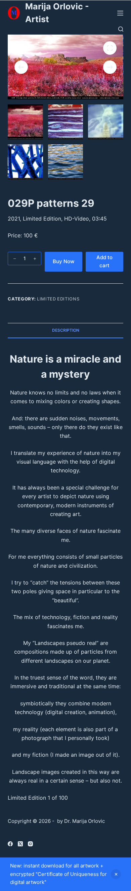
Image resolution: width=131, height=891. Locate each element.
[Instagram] (30, 843)
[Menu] (120, 13)
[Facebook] (10, 843)
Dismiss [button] (116, 874)
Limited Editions (58, 298)
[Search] (120, 29)
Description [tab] (65, 330)
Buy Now (63, 261)
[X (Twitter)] (20, 843)
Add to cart (104, 261)
